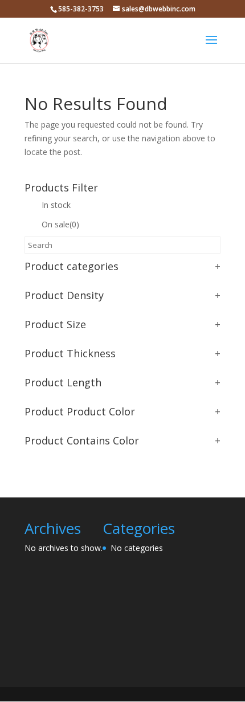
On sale (60, 224)
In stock (56, 204)
